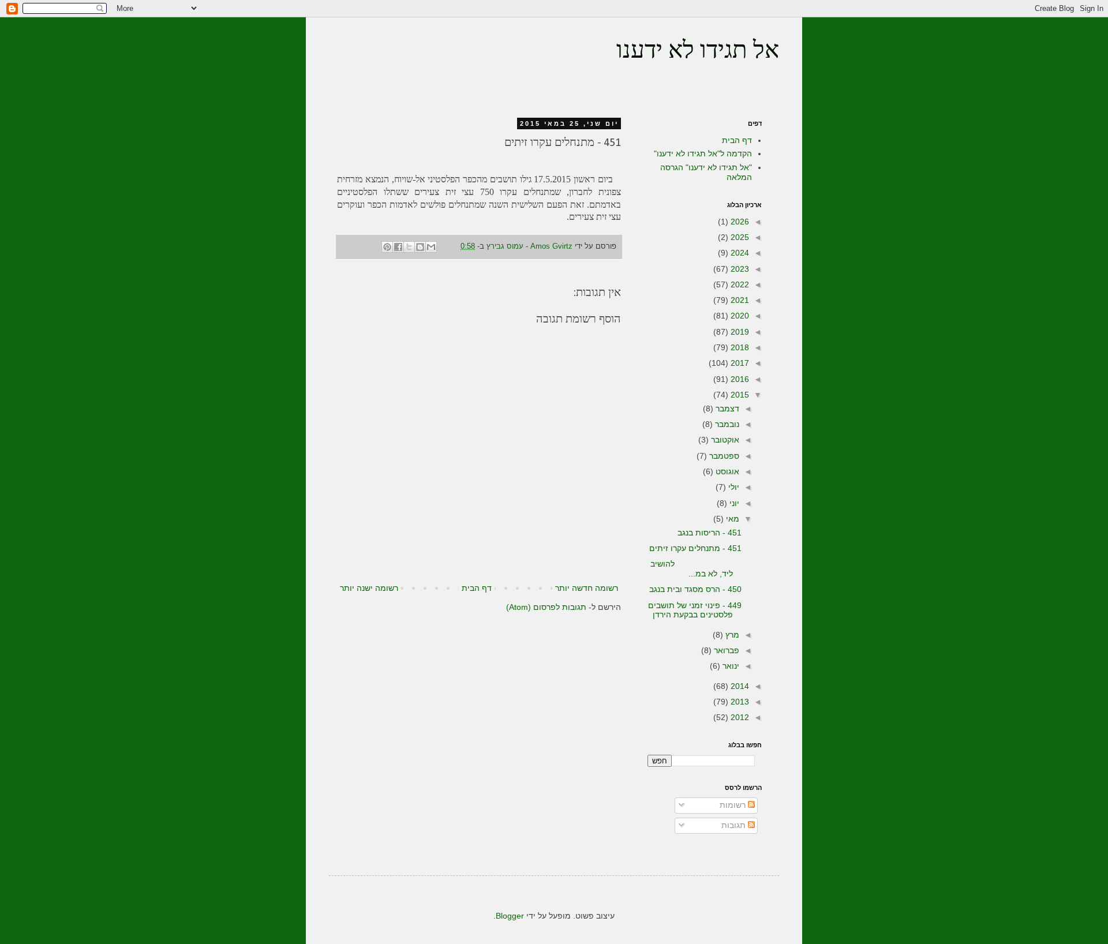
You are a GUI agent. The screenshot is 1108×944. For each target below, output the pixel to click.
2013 (738, 701)
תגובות (734, 825)
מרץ (731, 634)
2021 (738, 300)
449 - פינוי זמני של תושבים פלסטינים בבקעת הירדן (695, 610)
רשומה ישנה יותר (369, 588)
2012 (738, 717)
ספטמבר (723, 455)
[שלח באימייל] (431, 247)
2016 (738, 379)
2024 (738, 252)
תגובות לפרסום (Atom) (546, 607)
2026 (738, 221)
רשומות (734, 805)
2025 (738, 237)
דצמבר (726, 408)
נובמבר (726, 424)
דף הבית (477, 588)
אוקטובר (724, 439)
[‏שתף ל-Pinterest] (387, 247)
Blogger (510, 915)
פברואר (725, 650)
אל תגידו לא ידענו (697, 51)
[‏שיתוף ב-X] (409, 247)
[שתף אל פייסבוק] (398, 247)
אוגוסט (726, 471)
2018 (738, 347)
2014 (738, 686)
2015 (738, 394)
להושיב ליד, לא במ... (696, 568)
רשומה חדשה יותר (586, 588)
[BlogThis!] (420, 247)
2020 (738, 315)
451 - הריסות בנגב (709, 532)
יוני (733, 503)
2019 (738, 331)
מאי (731, 518)
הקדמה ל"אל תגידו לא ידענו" (703, 153)
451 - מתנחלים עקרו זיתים (695, 548)
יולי (732, 487)
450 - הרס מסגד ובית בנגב (695, 589)
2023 (738, 269)
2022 (738, 284)
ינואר (729, 665)
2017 (738, 363)
